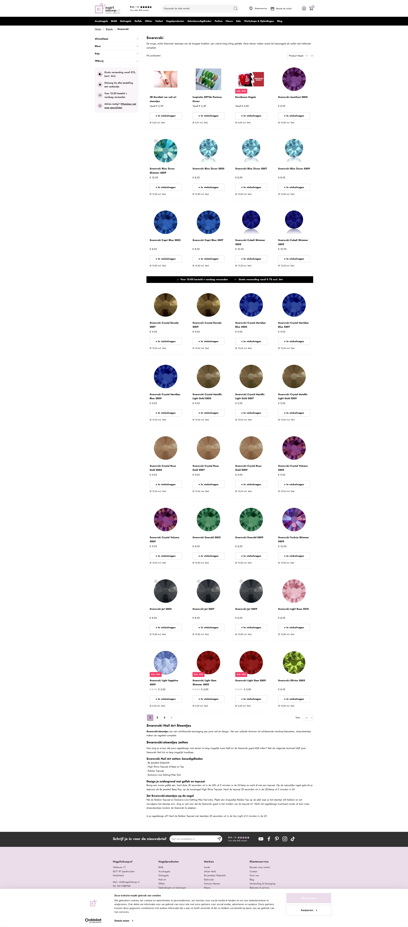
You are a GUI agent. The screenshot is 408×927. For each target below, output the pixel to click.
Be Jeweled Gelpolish (215, 875)
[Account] (304, 8)
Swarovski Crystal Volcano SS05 (293, 468)
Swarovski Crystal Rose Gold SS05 (163, 468)
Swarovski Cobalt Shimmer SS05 (250, 242)
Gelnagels (163, 875)
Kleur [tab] (98, 46)
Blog (252, 879)
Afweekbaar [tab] (101, 39)
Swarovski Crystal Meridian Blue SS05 (250, 325)
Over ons (254, 875)
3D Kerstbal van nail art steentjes (163, 99)
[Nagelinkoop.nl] (107, 8)
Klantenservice (261, 8)
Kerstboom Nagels (245, 97)
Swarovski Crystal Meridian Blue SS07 (293, 325)
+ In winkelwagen (166, 116)
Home (98, 29)
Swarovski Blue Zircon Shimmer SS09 (162, 171)
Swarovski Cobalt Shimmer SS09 (293, 242)
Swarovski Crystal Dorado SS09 (207, 325)
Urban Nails (210, 871)
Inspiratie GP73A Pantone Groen (207, 99)
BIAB (160, 867)
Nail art (162, 879)
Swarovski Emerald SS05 (207, 537)
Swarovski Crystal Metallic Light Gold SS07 (250, 396)
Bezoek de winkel (284, 8)
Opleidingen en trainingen (172, 887)
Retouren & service (259, 887)
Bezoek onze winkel (260, 867)
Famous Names (212, 883)
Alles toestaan (309, 898)
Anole (207, 867)
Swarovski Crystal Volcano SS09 (164, 539)
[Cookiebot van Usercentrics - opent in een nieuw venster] (93, 920)
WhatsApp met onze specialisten (120, 105)
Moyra (207, 887)
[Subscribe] (219, 838)
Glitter (161, 883)
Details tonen (121, 920)
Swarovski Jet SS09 (246, 609)
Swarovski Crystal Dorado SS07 (164, 325)
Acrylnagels (164, 871)
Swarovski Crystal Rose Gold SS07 (206, 468)
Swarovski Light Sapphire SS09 (164, 682)
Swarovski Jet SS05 (161, 609)
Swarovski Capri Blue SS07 (208, 240)
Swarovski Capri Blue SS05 (165, 240)
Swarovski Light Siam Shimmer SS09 (204, 682)
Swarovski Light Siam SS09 (250, 680)
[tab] (134, 861)
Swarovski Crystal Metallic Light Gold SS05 (207, 396)
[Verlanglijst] (297, 8)
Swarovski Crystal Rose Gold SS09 (248, 468)
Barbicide (209, 879)
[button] (178, 123)
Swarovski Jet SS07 (203, 609)
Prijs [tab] (97, 53)
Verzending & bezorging (262, 883)
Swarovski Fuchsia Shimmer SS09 (293, 539)
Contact (253, 871)
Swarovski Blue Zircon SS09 (294, 168)
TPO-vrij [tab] (99, 61)
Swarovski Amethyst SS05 (293, 97)
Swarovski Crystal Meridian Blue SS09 (165, 396)
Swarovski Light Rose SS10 (293, 609)
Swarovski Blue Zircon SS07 (251, 168)
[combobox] (200, 8)
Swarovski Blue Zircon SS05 (208, 168)
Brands (109, 29)
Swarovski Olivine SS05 (291, 680)
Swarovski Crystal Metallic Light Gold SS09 (292, 396)
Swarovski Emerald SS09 (249, 537)
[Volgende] (171, 717)
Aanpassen (307, 910)
